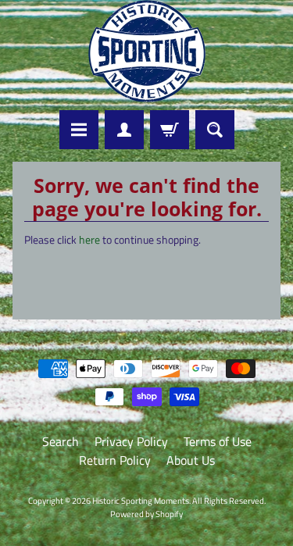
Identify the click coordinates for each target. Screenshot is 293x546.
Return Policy (115, 460)
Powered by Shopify (146, 513)
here (89, 240)
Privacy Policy (131, 441)
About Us (190, 460)
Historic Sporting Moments (140, 500)
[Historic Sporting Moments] (146, 51)
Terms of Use (218, 441)
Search (60, 441)
